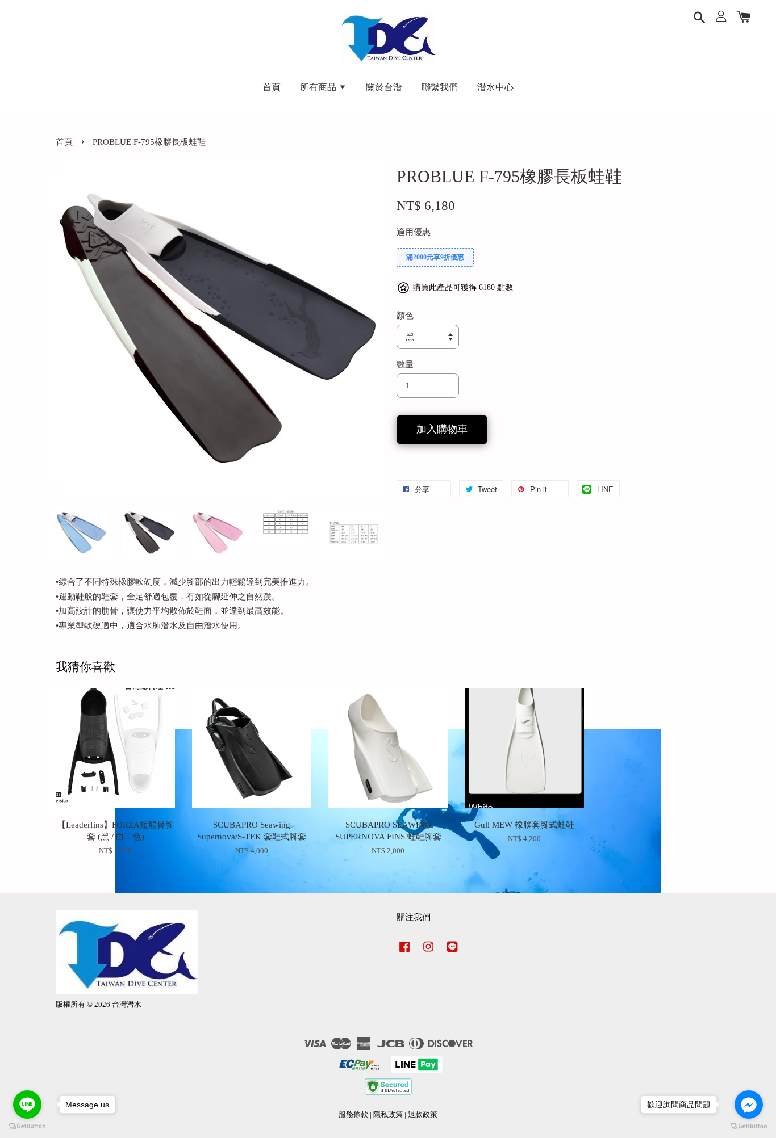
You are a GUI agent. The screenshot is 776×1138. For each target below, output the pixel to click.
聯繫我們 (440, 87)
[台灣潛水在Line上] (452, 952)
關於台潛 (384, 87)
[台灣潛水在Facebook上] (404, 952)
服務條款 (353, 1115)
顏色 (405, 315)
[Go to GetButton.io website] (749, 1126)
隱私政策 (388, 1115)
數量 (405, 364)
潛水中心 (495, 87)
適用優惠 (414, 232)
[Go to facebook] (749, 1104)
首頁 (271, 87)
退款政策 (422, 1115)
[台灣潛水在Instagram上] (428, 952)
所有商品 (319, 87)
